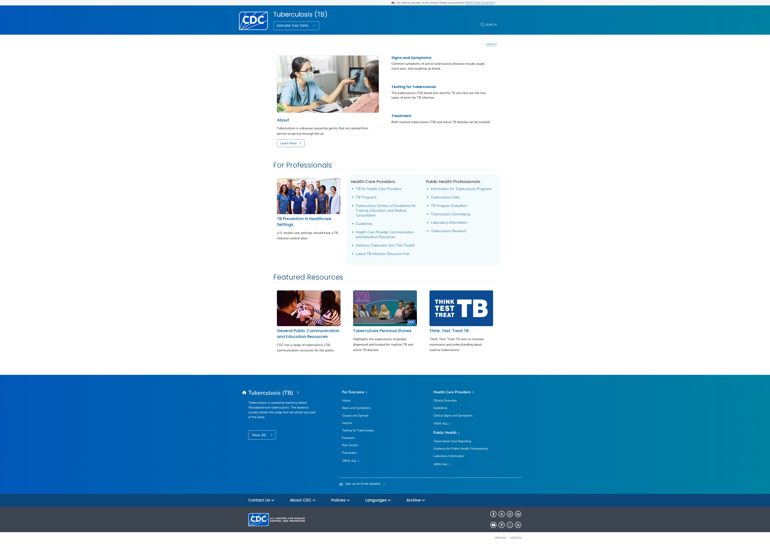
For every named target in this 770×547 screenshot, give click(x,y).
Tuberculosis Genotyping (450, 214)
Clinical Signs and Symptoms (452, 416)
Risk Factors (350, 445)
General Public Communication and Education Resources (308, 333)
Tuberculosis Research (448, 231)
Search (491, 24)
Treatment (401, 115)
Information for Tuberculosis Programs (461, 188)
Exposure (348, 438)
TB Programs (366, 197)
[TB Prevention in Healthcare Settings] (308, 196)
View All (259, 435)
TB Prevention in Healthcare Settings (304, 221)
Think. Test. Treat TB (449, 331)
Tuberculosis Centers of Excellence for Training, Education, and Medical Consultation (386, 210)
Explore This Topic (293, 26)
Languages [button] (376, 500)
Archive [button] (414, 500)
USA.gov (516, 538)
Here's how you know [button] (480, 2)
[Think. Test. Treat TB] (461, 307)
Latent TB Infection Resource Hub (382, 253)
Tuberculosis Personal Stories (382, 331)
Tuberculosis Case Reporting (452, 441)
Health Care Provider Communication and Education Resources (385, 234)
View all (349, 461)
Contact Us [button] (259, 500)
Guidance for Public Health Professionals (460, 449)
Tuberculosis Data (445, 197)
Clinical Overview (445, 400)
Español (491, 44)
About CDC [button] (301, 500)
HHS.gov (501, 538)
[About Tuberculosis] (328, 83)
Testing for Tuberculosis (413, 86)
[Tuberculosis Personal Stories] (385, 307)
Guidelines (364, 223)
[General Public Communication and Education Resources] (308, 307)
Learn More (288, 143)
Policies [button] (338, 500)
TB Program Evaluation (449, 205)
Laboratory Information (449, 222)
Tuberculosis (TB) (300, 14)
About (283, 120)
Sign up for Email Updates (362, 484)
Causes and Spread (355, 416)
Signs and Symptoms (411, 57)
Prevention (349, 453)
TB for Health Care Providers (378, 188)
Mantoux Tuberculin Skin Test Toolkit (385, 245)
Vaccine (347, 423)
